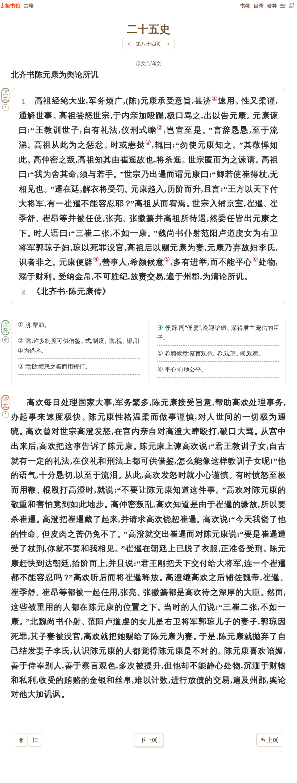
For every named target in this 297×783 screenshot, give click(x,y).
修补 (272, 6)
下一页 (148, 740)
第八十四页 (148, 44)
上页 (269, 740)
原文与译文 (148, 63)
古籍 (29, 6)
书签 (245, 6)
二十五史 (148, 28)
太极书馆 (10, 6)
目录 (259, 6)
